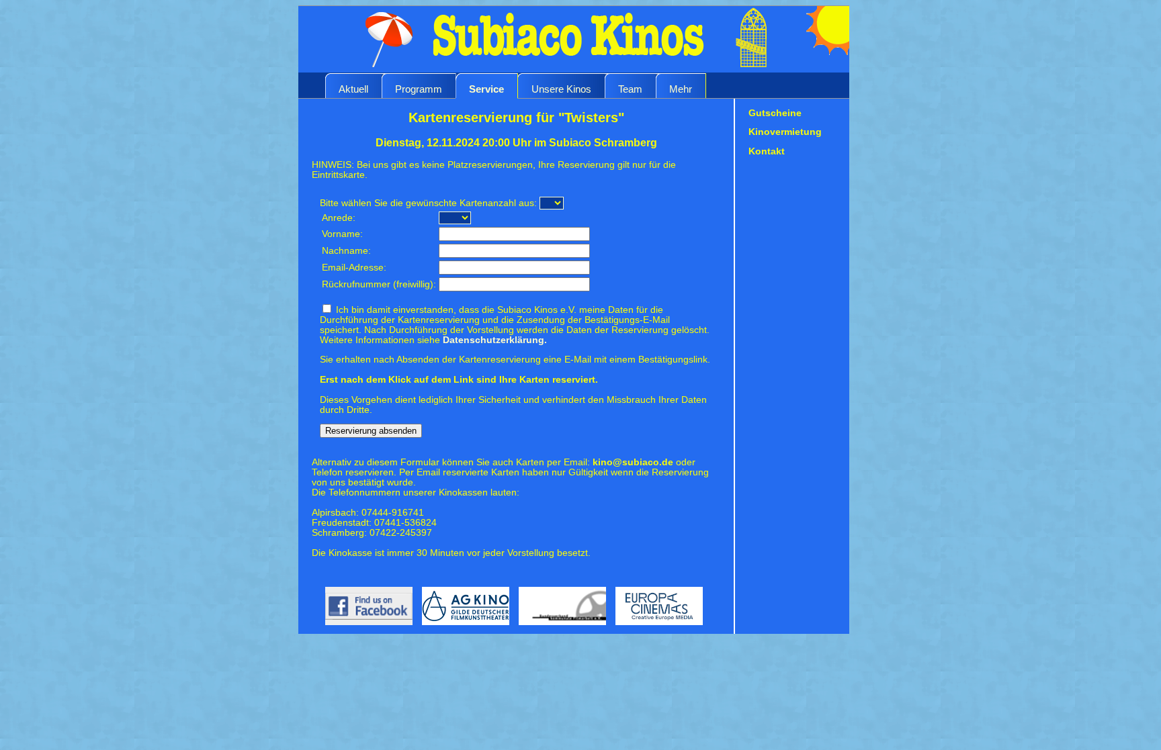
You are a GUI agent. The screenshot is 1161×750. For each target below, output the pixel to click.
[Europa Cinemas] (656, 629)
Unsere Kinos (561, 89)
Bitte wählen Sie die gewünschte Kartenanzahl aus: (428, 203)
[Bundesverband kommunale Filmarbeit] (560, 629)
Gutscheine (775, 113)
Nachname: (346, 251)
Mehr (680, 89)
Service (486, 89)
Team (630, 89)
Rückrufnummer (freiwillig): (379, 284)
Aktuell (353, 89)
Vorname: (342, 234)
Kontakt (766, 151)
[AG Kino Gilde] (463, 629)
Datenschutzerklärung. (495, 340)
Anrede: (338, 218)
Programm (418, 89)
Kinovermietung (785, 132)
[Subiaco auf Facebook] (363, 629)
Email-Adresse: (354, 268)
